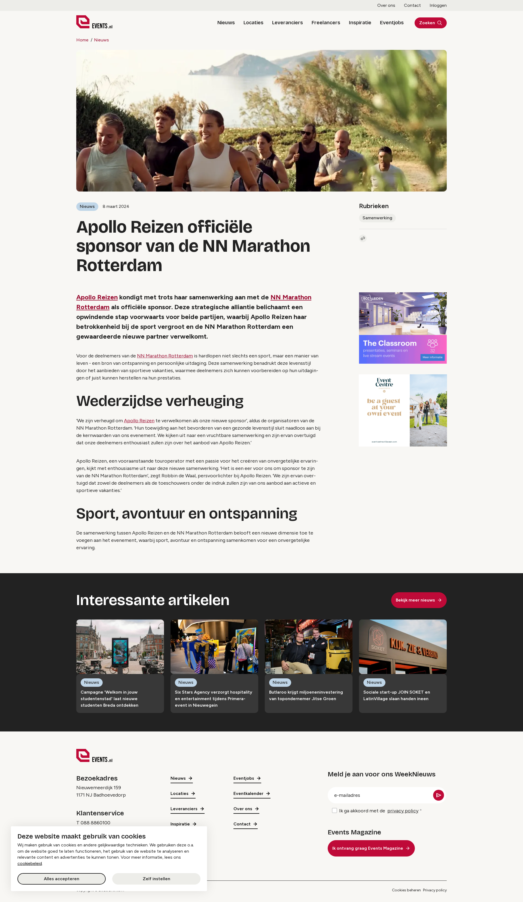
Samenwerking (377, 217)
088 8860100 (95, 823)
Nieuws (226, 23)
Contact (412, 5)
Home (82, 39)
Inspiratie (360, 23)
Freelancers (326, 23)
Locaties (253, 23)
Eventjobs (392, 23)
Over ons (386, 5)
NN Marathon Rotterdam (165, 356)
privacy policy (402, 811)
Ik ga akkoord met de (378, 811)
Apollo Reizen (97, 297)
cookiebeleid (29, 863)
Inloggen (438, 5)
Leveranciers (287, 23)
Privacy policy (435, 890)
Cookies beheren (406, 890)
